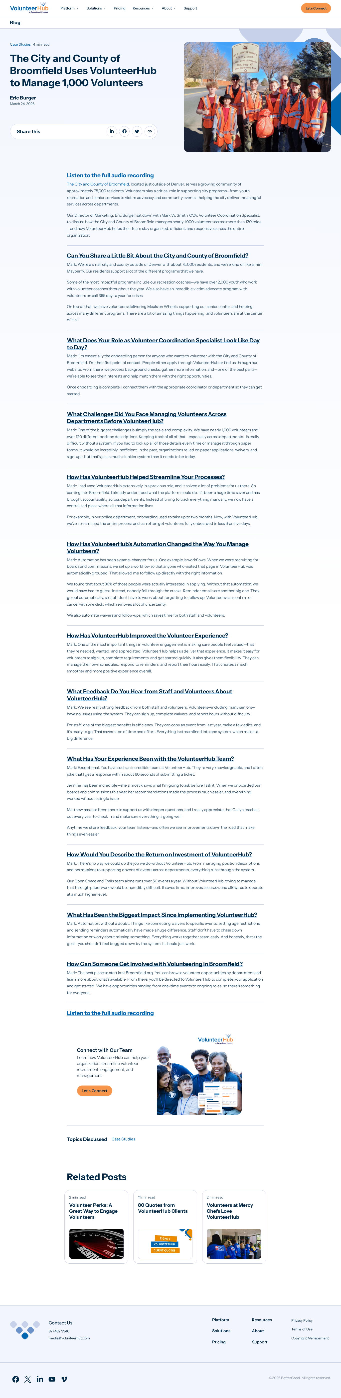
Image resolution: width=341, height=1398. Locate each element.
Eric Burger (23, 98)
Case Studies (20, 44)
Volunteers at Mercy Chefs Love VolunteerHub (230, 1211)
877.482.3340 (59, 1331)
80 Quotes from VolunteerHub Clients (163, 1208)
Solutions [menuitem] (221, 1330)
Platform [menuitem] (220, 1319)
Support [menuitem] (260, 1341)
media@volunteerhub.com (69, 1338)
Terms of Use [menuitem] (302, 1329)
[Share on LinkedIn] (112, 131)
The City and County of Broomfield (98, 184)
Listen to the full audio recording (110, 175)
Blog (15, 22)
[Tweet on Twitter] (137, 131)
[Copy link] (150, 131)
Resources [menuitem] (262, 1319)
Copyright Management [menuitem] (310, 1338)
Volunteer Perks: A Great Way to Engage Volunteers (93, 1211)
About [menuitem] (258, 1330)
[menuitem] (70, 8)
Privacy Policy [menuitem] (302, 1320)
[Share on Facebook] (124, 131)
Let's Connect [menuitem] (316, 8)
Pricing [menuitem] (219, 1341)
